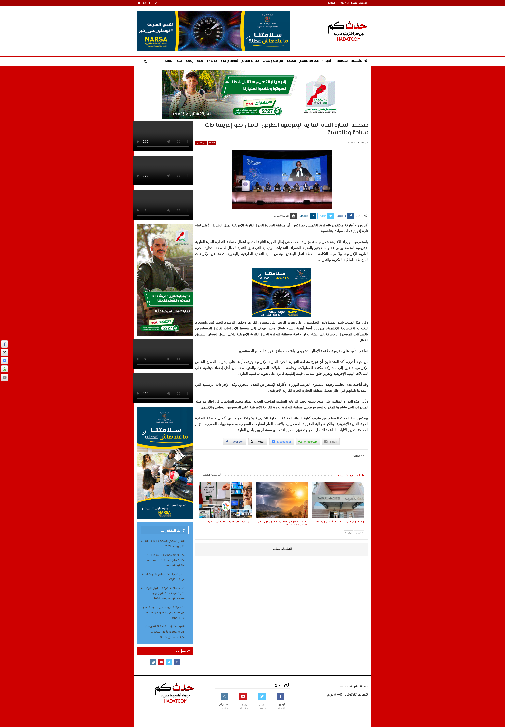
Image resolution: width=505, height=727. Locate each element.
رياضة (189, 61)
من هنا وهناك (273, 61)
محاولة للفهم (309, 61)
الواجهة (212, 142)
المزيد (169, 61)
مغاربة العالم (250, 61)
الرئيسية (357, 61)
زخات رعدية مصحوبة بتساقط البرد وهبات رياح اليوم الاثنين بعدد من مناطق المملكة (166, 560)
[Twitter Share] (4, 352)
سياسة (342, 61)
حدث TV (211, 61)
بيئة (179, 61)
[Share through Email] (4, 377)
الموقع (331, 3)
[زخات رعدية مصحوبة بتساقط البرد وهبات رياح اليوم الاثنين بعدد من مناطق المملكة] (282, 500)
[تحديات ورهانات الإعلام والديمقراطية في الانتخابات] (225, 500)
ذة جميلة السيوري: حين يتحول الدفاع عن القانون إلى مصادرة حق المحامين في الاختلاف (164, 612)
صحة (199, 61)
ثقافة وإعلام (229, 61)
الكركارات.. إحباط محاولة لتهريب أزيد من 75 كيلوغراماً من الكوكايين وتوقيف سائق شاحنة (164, 632)
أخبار (328, 61)
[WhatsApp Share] (4, 368)
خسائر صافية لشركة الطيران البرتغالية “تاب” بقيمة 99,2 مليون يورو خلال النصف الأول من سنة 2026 (163, 593)
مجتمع (291, 61)
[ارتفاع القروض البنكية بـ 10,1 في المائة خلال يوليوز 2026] (338, 500)
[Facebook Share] (4, 344)
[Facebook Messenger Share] (4, 360)
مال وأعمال (201, 142)
